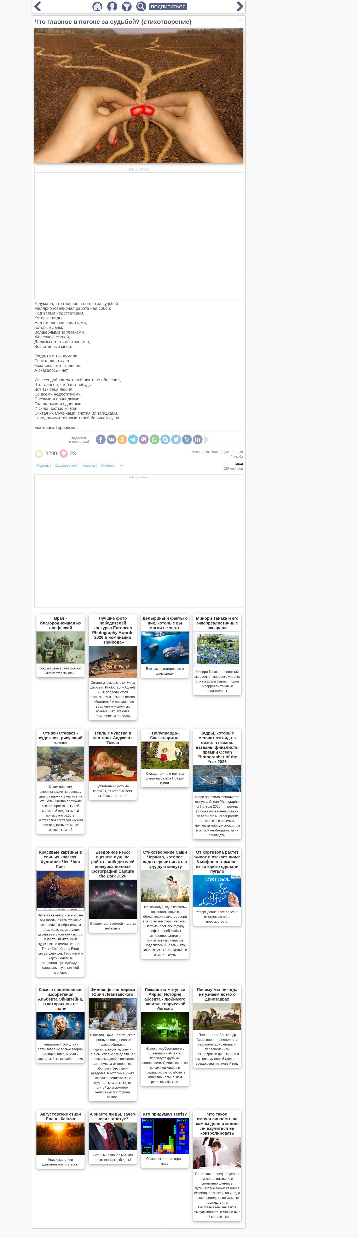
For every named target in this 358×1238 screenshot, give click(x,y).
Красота (88, 465)
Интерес (107, 465)
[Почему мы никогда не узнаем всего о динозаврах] (217, 1028)
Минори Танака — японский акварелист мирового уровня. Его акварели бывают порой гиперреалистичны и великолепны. (217, 681)
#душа (226, 452)
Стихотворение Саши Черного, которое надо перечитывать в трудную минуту (165, 859)
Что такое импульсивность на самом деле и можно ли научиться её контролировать (217, 1123)
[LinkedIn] (198, 439)
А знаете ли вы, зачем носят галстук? (113, 1116)
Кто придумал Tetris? (165, 1114)
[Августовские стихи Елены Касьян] (60, 1153)
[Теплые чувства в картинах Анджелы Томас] (112, 780)
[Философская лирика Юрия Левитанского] (112, 1029)
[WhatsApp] (155, 439)
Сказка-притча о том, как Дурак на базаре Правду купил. (165, 778)
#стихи (238, 452)
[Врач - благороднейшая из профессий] (60, 662)
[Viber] (144, 439)
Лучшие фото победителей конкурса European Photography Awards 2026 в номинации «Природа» (112, 630)
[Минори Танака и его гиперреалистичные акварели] (217, 665)
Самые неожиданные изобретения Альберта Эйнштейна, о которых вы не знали (60, 999)
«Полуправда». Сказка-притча (165, 735)
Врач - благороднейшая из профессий (60, 623)
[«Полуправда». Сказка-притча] (165, 767)
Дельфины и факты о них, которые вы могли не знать (165, 623)
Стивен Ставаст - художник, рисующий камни (60, 738)
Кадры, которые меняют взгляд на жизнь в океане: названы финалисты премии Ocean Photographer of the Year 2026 (217, 747)
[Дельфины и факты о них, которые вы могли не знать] (165, 662)
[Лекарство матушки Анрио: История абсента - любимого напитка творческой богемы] (165, 1042)
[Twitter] (176, 439)
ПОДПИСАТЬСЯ (168, 6)
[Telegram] (133, 439)
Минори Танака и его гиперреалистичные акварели (217, 623)
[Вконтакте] (111, 439)
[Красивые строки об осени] (37, 10)
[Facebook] (101, 439)
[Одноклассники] (122, 439)
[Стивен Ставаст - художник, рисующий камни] (60, 780)
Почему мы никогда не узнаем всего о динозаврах (217, 994)
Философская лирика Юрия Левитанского (113, 992)
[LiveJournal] (187, 439)
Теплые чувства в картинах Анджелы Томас (112, 738)
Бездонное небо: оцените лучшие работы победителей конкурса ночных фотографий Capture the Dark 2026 (112, 864)
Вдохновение (65, 465)
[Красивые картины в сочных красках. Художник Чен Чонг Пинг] (60, 909)
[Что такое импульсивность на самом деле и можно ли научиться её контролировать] (217, 1167)
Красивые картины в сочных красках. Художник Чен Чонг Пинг (60, 859)
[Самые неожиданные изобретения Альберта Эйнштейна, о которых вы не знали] (60, 1038)
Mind (239, 464)
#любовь (212, 452)
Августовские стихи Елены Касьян (60, 1116)
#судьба (237, 456)
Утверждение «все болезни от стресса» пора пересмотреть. (217, 916)
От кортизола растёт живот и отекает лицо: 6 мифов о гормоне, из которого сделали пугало (217, 862)
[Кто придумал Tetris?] (165, 1152)
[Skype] (165, 439)
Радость (42, 465)
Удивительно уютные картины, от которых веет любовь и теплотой (112, 790)
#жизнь (197, 452)
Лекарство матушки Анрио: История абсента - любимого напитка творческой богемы (164, 999)
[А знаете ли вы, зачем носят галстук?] (112, 1149)
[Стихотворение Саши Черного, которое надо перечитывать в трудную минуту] (165, 901)
